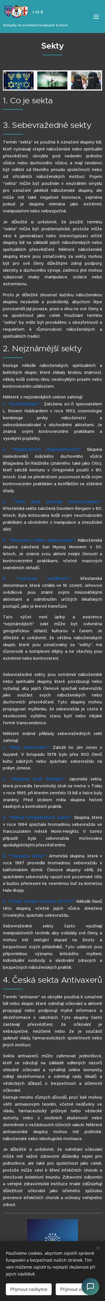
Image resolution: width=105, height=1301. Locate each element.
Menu (96, 16)
